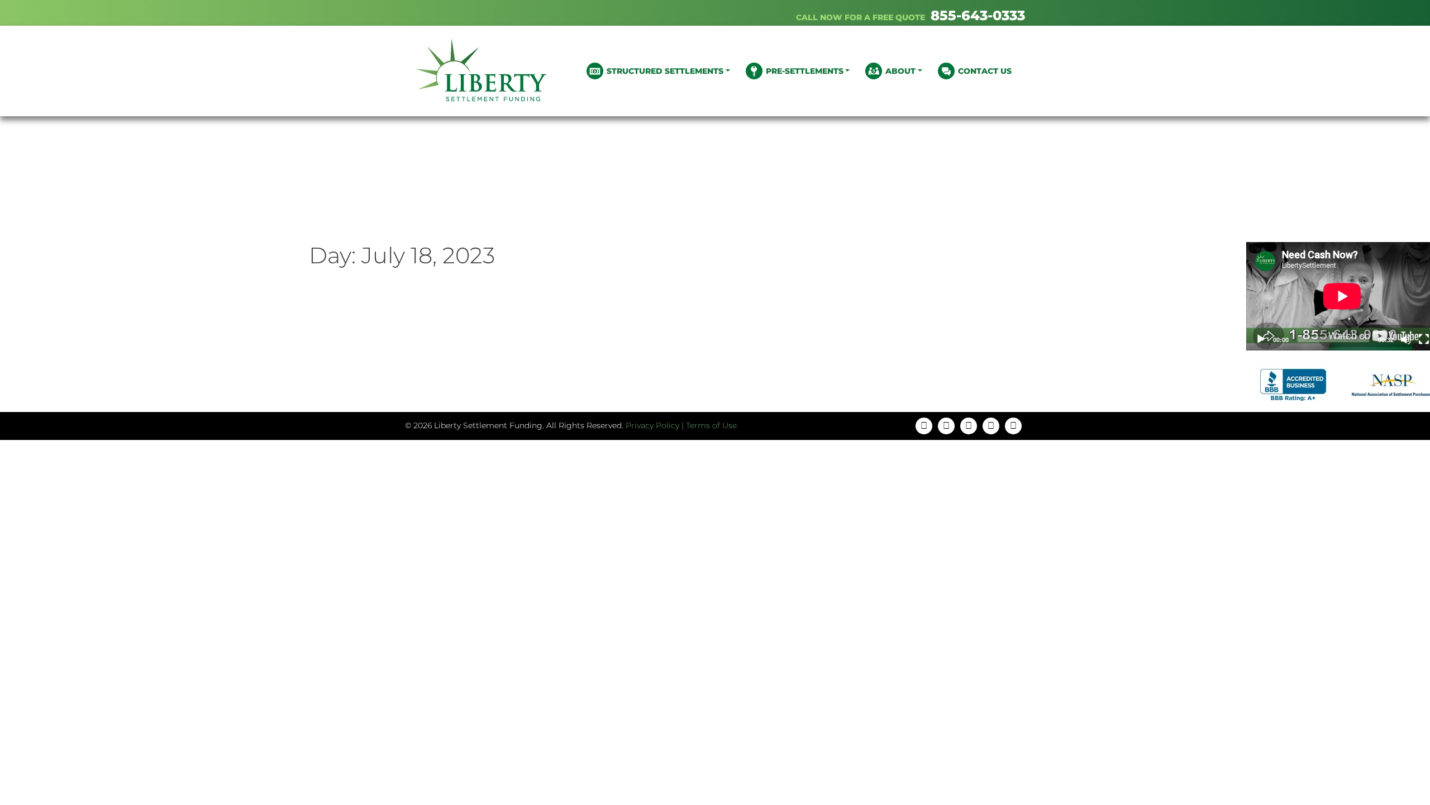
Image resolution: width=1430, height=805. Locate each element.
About (900, 71)
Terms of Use (711, 425)
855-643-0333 (978, 15)
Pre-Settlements (804, 71)
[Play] (1260, 339)
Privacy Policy (652, 425)
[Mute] (1406, 339)
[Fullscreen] (1423, 339)
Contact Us (985, 71)
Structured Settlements (665, 71)
